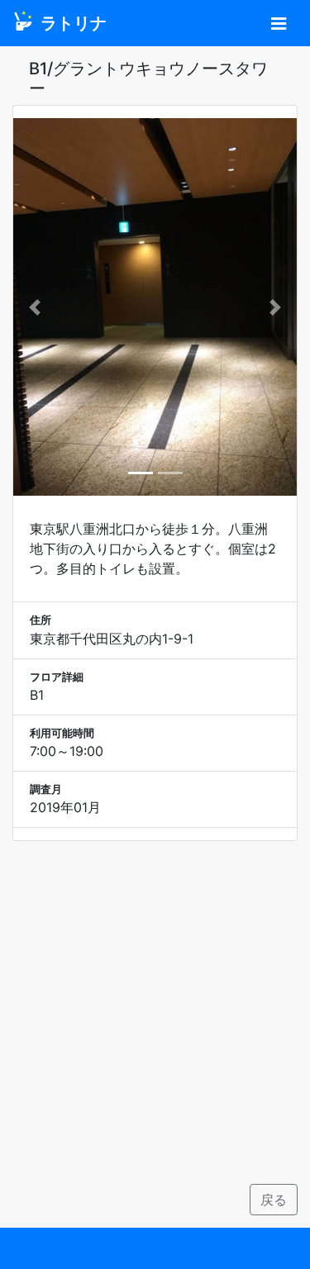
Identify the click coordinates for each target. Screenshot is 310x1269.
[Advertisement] (155, 1012)
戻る (273, 1199)
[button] (34, 307)
